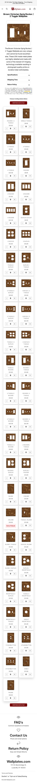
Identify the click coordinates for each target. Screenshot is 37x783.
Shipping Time (12, 80)
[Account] (30, 9)
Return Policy (12, 84)
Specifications (12, 75)
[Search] (7, 9)
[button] (11, 113)
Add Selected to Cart (18, 103)
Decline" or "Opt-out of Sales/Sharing (14, 776)
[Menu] (2, 8)
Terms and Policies (7, 773)
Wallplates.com (10, 780)
